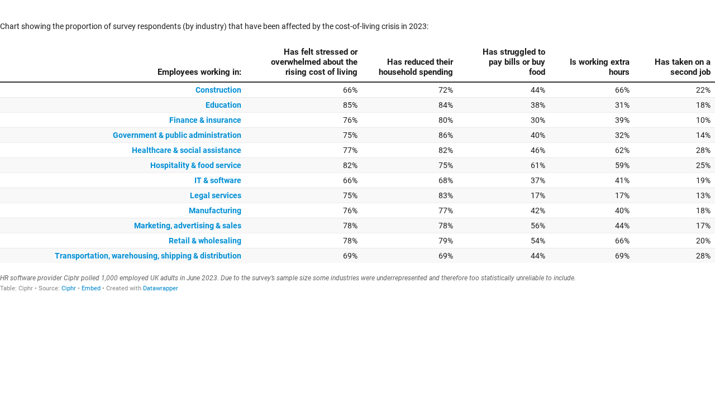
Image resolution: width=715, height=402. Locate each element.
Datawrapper (160, 288)
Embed (91, 288)
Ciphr (68, 288)
